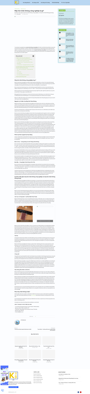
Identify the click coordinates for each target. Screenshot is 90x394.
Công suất (20, 73)
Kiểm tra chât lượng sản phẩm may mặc (69, 40)
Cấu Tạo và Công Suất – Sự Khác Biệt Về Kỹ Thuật (25, 70)
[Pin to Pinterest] (39, 316)
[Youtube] (80, 392)
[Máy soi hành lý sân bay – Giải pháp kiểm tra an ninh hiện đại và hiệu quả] (34, 340)
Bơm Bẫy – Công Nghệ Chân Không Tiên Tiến (26, 64)
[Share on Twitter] (38, 316)
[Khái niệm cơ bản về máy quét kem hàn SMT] (62, 54)
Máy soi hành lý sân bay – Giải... (35, 346)
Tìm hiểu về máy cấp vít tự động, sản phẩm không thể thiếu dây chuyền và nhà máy (70, 60)
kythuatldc (19, 14)
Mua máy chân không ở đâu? (21, 76)
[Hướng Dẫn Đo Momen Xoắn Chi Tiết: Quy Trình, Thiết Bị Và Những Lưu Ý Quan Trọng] (48, 354)
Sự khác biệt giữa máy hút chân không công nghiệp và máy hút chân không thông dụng (25, 67)
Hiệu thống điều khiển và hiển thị (24, 74)
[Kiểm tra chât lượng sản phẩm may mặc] (62, 41)
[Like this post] (36, 316)
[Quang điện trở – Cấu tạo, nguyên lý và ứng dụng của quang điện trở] (62, 35)
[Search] (74, 2)
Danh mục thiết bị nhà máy (38, 377)
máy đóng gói (33, 295)
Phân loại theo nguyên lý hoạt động (23, 60)
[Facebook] (78, 392)
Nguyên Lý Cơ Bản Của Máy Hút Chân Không (25, 59)
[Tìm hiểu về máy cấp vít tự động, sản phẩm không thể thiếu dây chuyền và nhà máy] (62, 60)
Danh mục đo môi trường (38, 382)
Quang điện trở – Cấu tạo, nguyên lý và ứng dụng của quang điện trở (70, 35)
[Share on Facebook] (37, 316)
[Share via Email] (40, 316)
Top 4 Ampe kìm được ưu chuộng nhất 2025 (67, 382)
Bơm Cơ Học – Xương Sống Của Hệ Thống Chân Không (24, 63)
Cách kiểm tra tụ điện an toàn (64, 374)
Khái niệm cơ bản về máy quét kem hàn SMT (69, 53)
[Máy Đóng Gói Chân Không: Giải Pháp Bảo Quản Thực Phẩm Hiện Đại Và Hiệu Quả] (34, 354)
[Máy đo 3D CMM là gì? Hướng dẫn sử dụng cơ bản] (62, 47)
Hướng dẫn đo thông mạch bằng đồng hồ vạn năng (68, 378)
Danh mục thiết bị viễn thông (38, 379)
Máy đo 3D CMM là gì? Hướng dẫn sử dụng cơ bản (70, 46)
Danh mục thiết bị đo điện (38, 375)
